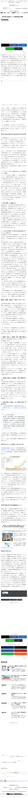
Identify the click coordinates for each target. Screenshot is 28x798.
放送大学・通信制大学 (14, 789)
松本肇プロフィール (7, 787)
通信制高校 (20, 599)
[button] (18, 48)
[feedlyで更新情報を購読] (7, 654)
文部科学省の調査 (5, 448)
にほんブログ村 (6, 594)
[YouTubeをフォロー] (20, 650)
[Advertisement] (14, 617)
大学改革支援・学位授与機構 (21, 787)
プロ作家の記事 (13, 599)
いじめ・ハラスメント (6, 599)
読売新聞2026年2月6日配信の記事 (6, 547)
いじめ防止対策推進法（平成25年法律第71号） (13, 405)
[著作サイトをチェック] (7, 647)
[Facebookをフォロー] (7, 650)
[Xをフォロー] (20, 647)
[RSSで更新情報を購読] (20, 654)
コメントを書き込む (14, 772)
